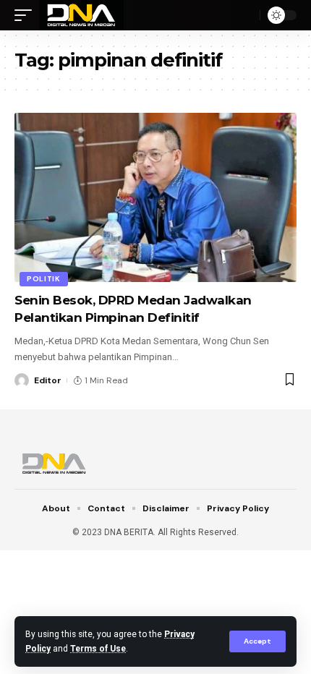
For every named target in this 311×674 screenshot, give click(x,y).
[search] (245, 15)
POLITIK (44, 278)
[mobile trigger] (26, 15)
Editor (47, 380)
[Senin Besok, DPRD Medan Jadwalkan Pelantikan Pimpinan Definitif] (155, 197)
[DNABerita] (81, 15)
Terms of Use (98, 649)
